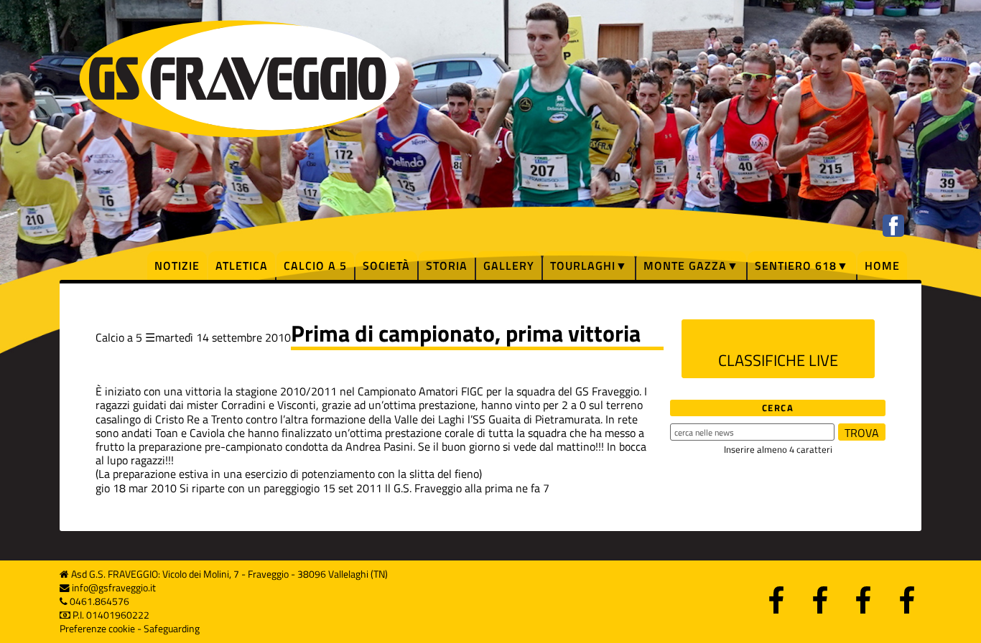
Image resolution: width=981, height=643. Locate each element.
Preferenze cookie (97, 628)
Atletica (241, 265)
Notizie (177, 265)
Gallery (508, 265)
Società (386, 265)
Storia (447, 265)
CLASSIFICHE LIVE (778, 360)
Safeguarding (172, 628)
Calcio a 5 (315, 265)
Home (882, 265)
